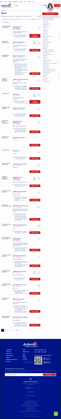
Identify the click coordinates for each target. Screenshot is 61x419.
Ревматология (45, 66)
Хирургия (45, 79)
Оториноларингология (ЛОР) (48, 51)
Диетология (45, 34)
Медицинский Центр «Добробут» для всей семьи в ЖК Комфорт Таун (21, 131)
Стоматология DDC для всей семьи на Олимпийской (20, 278)
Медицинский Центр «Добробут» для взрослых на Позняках (21, 214)
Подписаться (49, 374)
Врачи (1, 1)
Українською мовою (29, 414)
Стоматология (45, 73)
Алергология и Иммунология (48, 19)
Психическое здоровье (47, 60)
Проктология (45, 58)
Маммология (45, 40)
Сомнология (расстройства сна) (49, 70)
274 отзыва (19, 300)
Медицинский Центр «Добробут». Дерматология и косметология (21, 64)
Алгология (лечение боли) (48, 18)
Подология (45, 57)
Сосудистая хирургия (47, 72)
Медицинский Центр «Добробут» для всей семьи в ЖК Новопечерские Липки (21, 73)
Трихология (45, 75)
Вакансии (8, 361)
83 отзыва (18, 95)
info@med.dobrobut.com (29, 362)
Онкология (45, 48)
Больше (29, 1)
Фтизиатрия (45, 78)
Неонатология (45, 45)
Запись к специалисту (35, 36)
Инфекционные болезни (47, 36)
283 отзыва (19, 29)
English (34, 414)
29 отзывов (19, 180)
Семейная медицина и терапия (49, 69)
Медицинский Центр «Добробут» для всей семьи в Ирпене (21, 102)
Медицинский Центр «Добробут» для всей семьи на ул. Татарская (21, 185)
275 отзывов (19, 257)
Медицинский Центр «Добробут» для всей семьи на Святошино (21, 36)
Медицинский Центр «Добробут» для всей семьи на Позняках (21, 216)
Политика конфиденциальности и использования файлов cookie (30, 411)
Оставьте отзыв (30, 391)
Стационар (8, 351)
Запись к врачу (35, 50)
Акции (33, 1)
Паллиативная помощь (47, 54)
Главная (2, 10)
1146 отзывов (19, 207)
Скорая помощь (9, 355)
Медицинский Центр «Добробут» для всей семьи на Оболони (21, 114)
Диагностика (45, 33)
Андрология (45, 21)
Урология (45, 76)
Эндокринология (46, 81)
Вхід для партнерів (30, 395)
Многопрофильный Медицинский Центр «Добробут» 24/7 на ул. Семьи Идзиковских (21, 67)
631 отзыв (20, 43)
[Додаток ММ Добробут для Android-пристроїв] (47, 359)
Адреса (21, 1)
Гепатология (45, 30)
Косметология (45, 39)
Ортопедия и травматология (48, 49)
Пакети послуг (26, 351)
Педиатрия (45, 55)
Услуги (5, 1)
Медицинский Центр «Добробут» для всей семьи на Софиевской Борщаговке (21, 198)
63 (16, 330)
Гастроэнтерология (46, 25)
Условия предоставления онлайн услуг (30, 402)
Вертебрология (46, 24)
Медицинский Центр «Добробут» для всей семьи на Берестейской (21, 87)
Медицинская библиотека (11, 359)
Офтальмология (46, 52)
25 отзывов (19, 286)
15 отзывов (19, 80)
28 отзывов (19, 165)
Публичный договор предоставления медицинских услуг (30, 405)
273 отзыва (19, 124)
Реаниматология (46, 64)
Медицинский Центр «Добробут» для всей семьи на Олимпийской (21, 232)
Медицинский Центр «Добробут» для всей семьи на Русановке (21, 158)
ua (60, 1)
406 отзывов (20, 57)
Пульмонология (46, 61)
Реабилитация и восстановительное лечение (50, 63)
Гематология (45, 27)
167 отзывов (19, 226)
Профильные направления (13, 1)
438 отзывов (19, 241)
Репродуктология (46, 67)
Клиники (24, 357)
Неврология (45, 43)
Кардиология (45, 37)
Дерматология (46, 31)
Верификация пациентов (30, 408)
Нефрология (45, 46)
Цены (25, 1)
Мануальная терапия (47, 42)
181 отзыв (18, 318)
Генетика (44, 28)
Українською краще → (50, 13)
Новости (8, 357)
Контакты (25, 359)
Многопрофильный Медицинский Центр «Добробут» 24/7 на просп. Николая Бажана (21, 70)
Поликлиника (9, 349)
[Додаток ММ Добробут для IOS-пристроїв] (47, 362)
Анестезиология (46, 22)
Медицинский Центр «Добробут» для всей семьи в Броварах (21, 129)
